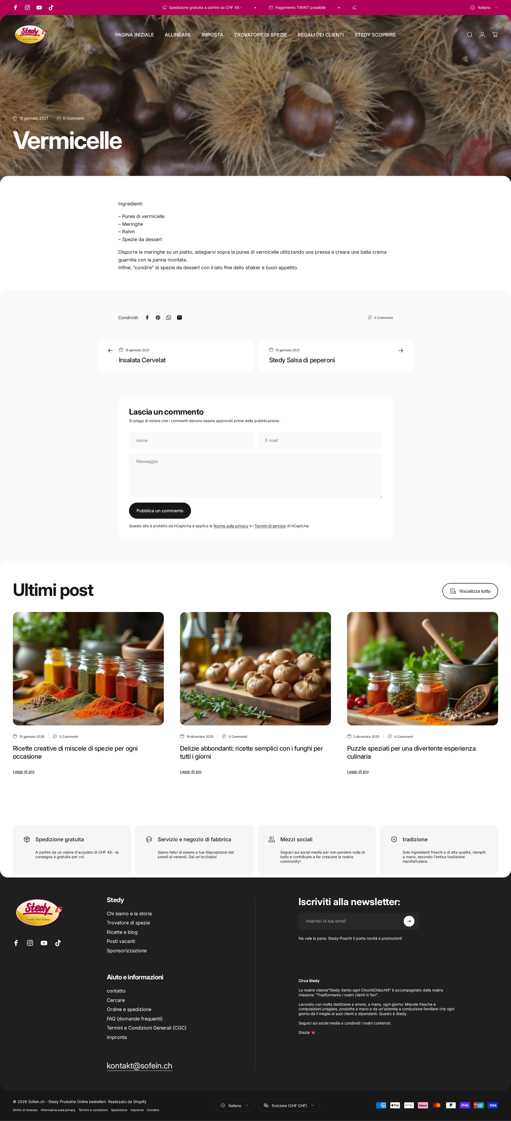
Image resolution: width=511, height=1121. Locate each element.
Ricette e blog (122, 932)
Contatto (153, 1110)
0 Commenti (73, 118)
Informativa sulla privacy (58, 1110)
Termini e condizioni (93, 1110)
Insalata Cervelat (142, 360)
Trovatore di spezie (128, 922)
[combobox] (484, 7)
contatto (116, 991)
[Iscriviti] (409, 921)
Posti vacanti (121, 941)
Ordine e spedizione (129, 1009)
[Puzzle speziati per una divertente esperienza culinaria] (422, 668)
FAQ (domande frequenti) (135, 1019)
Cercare (116, 1000)
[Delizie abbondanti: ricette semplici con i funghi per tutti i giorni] (255, 668)
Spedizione (119, 1110)
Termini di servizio (270, 525)
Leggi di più (23, 771)
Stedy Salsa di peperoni (302, 360)
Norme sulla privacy (231, 525)
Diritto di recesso (25, 1110)
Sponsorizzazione (127, 950)
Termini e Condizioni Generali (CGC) (146, 1028)
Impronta (137, 1110)
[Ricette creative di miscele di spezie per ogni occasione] (88, 668)
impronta (117, 1037)
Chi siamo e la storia (129, 913)
